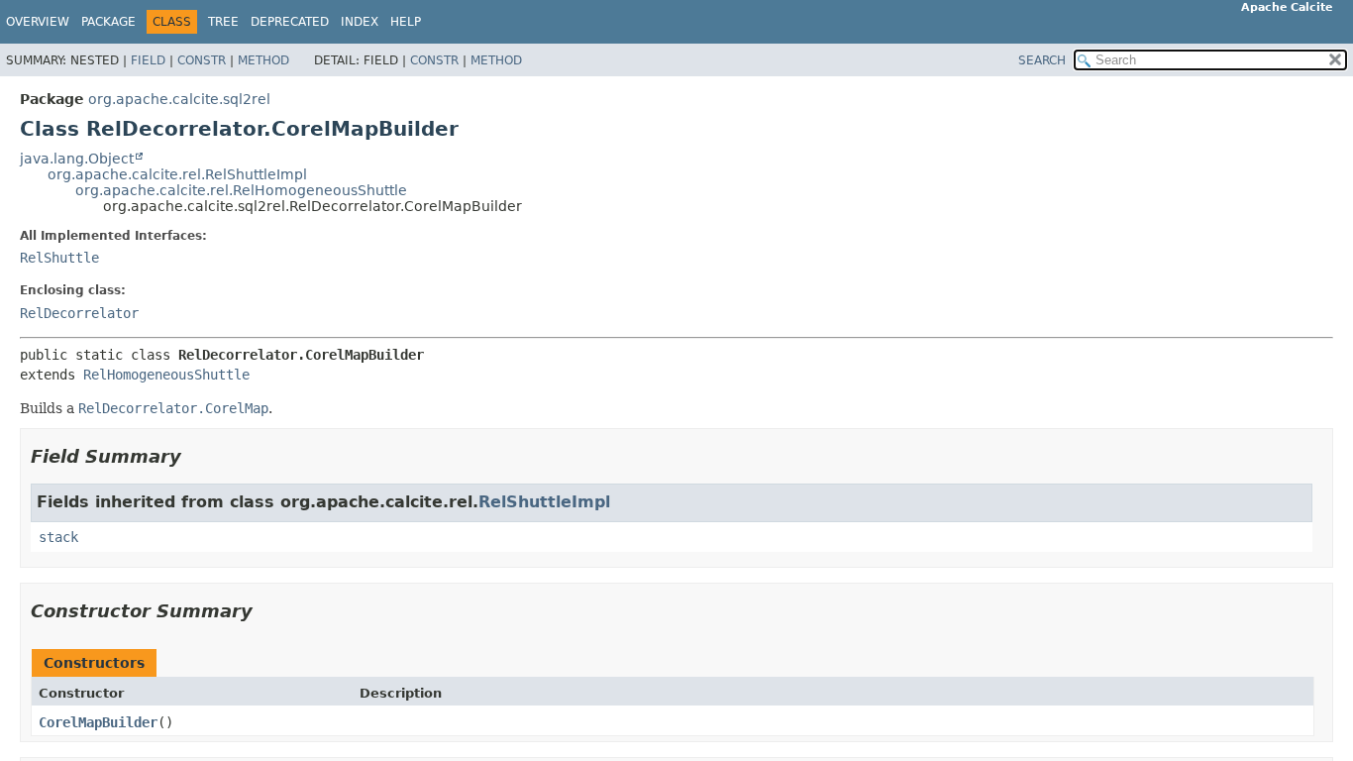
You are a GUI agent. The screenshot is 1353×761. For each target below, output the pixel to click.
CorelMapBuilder (98, 722)
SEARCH (1042, 60)
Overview (37, 22)
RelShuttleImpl (544, 501)
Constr (201, 60)
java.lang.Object (77, 158)
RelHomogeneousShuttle (166, 374)
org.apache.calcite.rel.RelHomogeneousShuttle (241, 190)
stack (58, 537)
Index (359, 22)
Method (263, 60)
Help (405, 22)
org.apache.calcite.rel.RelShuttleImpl (177, 174)
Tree (223, 22)
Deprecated (290, 22)
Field (148, 60)
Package (108, 22)
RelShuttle (59, 258)
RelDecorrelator (79, 313)
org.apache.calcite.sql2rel (179, 99)
